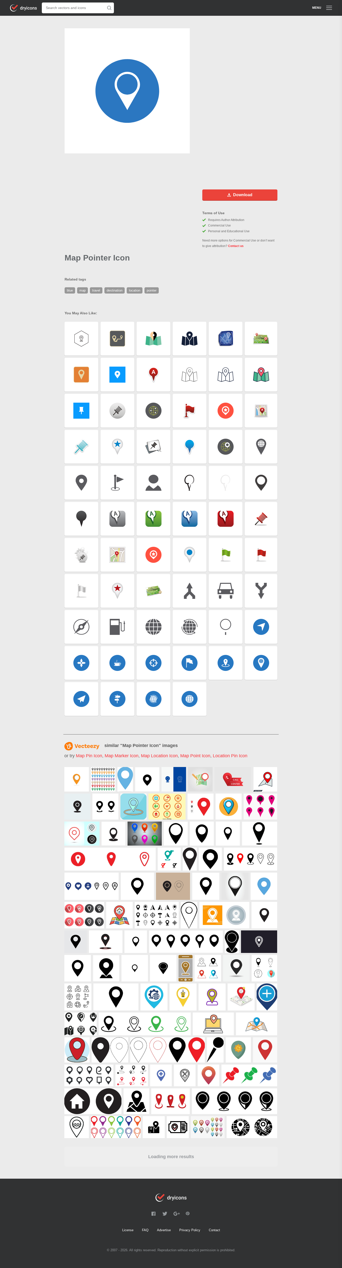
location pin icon (230, 755)
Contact (214, 1230)
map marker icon (121, 755)
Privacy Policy (189, 1230)
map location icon (159, 755)
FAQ (145, 1230)
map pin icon (89, 755)
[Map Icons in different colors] (144, 834)
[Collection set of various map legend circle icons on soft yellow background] (167, 807)
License (127, 1230)
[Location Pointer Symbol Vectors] (260, 807)
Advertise (164, 1230)
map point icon (195, 755)
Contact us (236, 246)
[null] (76, 779)
